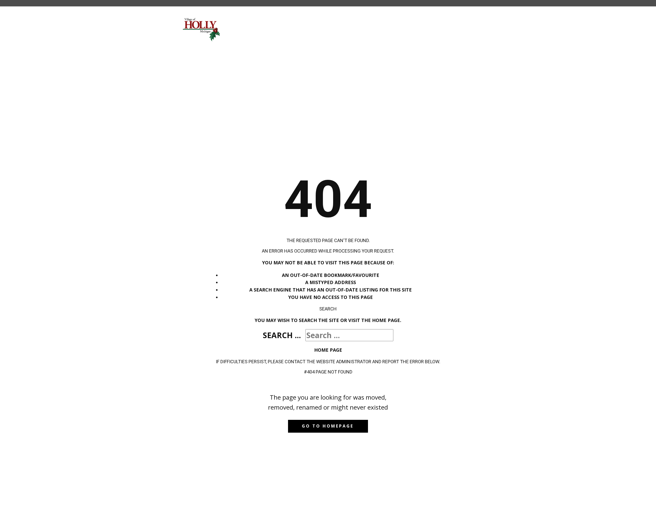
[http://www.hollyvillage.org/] (202, 29)
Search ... (282, 335)
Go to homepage (328, 426)
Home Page (328, 350)
